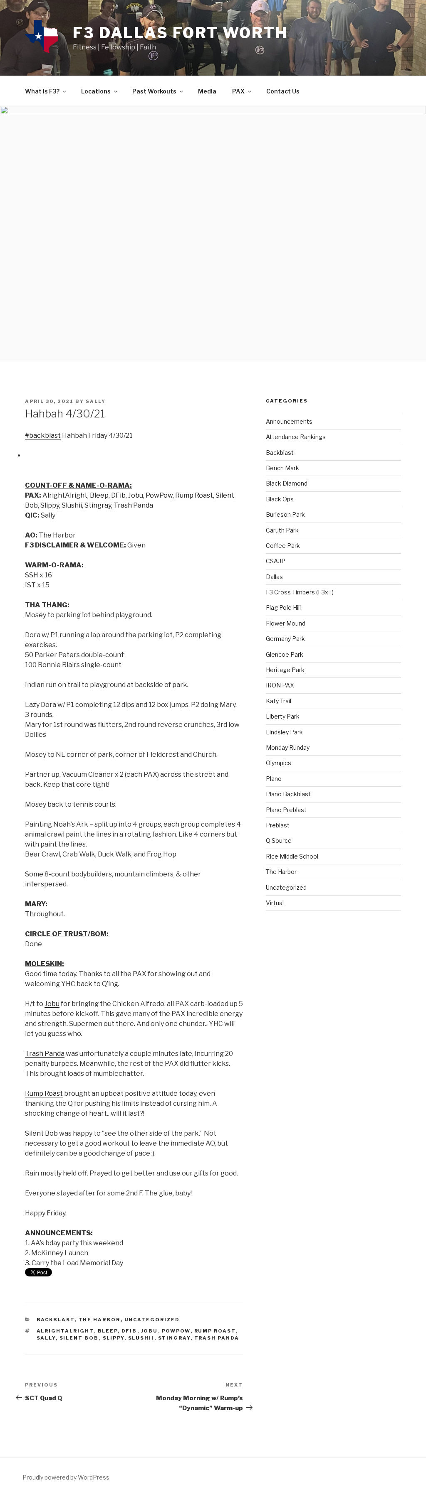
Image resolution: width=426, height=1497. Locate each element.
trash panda (217, 1338)
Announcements (289, 421)
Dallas (274, 576)
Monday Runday (288, 747)
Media (207, 91)
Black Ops (280, 499)
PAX (238, 91)
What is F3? (42, 91)
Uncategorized (152, 1320)
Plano (274, 778)
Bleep (108, 1331)
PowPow (176, 1331)
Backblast (56, 1320)
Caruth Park (282, 530)
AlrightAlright (65, 1331)
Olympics (278, 762)
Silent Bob (79, 1338)
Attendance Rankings (296, 436)
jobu (149, 1331)
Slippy (113, 1338)
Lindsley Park (284, 732)
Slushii (141, 1338)
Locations (96, 91)
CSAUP (275, 560)
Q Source (279, 840)
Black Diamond (286, 483)
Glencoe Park (284, 654)
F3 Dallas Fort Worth (180, 33)
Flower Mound (285, 623)
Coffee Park (283, 545)
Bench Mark (282, 467)
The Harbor (100, 1320)
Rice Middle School (292, 856)
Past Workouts (154, 91)
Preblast (278, 825)
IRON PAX (280, 685)
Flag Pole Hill (283, 607)
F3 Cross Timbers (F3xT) (300, 592)
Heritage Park (285, 669)
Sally (96, 401)
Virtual (275, 902)
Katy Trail (278, 700)
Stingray (174, 1338)
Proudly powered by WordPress (65, 1477)
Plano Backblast (288, 794)
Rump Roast (215, 1331)
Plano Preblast (286, 809)
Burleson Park (285, 514)
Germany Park (285, 638)
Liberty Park (283, 716)
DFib (129, 1331)
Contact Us (283, 91)
